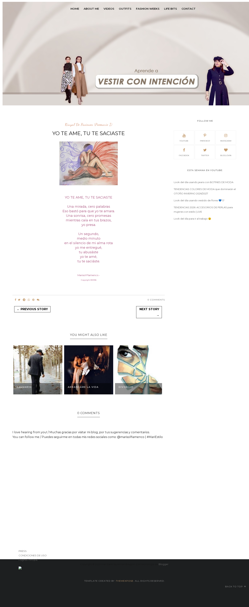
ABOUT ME (91, 8)
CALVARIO (24, 387)
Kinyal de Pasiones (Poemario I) (88, 124)
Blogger (163, 564)
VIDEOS (109, 8)
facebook (184, 155)
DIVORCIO (126, 387)
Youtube (183, 141)
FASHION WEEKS (147, 8)
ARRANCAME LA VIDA (83, 387)
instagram (225, 141)
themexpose (124, 580)
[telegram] (24, 300)
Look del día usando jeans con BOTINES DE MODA (203, 182)
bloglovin (225, 155)
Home (75, 8)
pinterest (205, 141)
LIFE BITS (170, 8)
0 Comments (156, 299)
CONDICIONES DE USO (33, 555)
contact (189, 8)
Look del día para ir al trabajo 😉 (192, 218)
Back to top (234, 586)
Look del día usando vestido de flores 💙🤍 (199, 200)
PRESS (23, 551)
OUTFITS (125, 8)
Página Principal (28, 559)
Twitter (205, 155)
